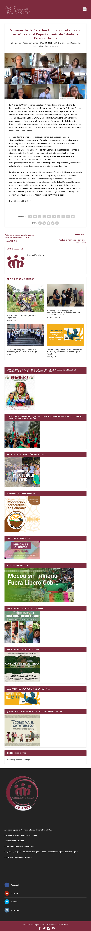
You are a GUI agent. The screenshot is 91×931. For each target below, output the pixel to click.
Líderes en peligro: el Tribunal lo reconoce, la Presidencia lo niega (22, 350)
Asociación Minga (30, 43)
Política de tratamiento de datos (18, 857)
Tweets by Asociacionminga (18, 760)
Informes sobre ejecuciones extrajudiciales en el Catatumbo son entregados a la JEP (63, 312)
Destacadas (75, 43)
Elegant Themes (39, 925)
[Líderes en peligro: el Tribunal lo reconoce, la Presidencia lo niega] (25, 335)
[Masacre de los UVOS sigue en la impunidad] (25, 298)
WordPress (64, 925)
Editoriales (38, 46)
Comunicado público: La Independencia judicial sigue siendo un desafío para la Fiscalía (64, 351)
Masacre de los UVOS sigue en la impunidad (21, 316)
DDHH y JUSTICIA (61, 43)
